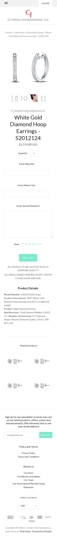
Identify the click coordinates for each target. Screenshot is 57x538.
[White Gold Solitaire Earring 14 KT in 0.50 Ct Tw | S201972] (41, 384)
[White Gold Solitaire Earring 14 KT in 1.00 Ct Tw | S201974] (15, 384)
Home (9, 32)
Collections (19, 32)
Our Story (28, 473)
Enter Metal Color (26, 185)
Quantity (22, 153)
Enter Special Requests (28, 205)
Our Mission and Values (28, 476)
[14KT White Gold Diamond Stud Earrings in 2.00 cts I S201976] (15, 360)
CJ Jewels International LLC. (28, 110)
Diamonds (28, 487)
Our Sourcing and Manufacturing (28, 483)
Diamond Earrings (35, 32)
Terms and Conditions (28, 456)
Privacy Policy (28, 453)
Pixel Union (25, 531)
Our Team (29, 480)
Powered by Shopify (41, 531)
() (45, 3)
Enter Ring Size (26, 164)
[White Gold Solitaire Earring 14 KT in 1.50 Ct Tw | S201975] (41, 360)
